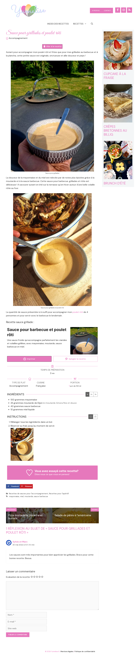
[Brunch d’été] (118, 177)
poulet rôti (77, 312)
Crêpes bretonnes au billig (115, 130)
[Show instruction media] (90, 416)
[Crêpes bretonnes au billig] (118, 120)
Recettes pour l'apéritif (59, 493)
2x (91, 394)
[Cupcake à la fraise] (118, 68)
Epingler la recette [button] (77, 359)
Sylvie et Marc (20, 541)
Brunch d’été (115, 183)
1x (87, 394)
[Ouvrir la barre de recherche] (92, 23)
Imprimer (30, 359)
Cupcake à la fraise (115, 76)
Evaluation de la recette (18, 577)
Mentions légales (67, 651)
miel (22, 496)
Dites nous (40, 474)
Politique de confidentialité (85, 651)
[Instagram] (123, 10)
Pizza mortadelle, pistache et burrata (25, 517)
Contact (107, 10)
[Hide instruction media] (95, 416)
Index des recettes (58, 23)
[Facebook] (117, 10)
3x (95, 394)
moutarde (28, 496)
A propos (96, 10)
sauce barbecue (41, 496)
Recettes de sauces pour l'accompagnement (28, 493)
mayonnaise (14, 496)
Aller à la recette (53, 46)
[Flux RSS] (129, 10)
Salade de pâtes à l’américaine (73, 515)
